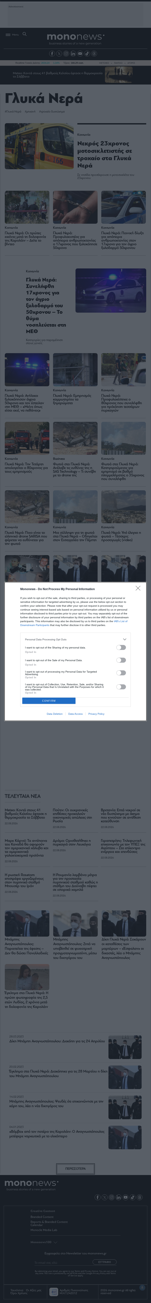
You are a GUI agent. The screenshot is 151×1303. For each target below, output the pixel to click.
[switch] (121, 647)
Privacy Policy (96, 713)
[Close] (139, 589)
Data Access (75, 713)
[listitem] (75, 639)
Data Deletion (55, 713)
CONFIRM (49, 700)
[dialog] (75, 651)
